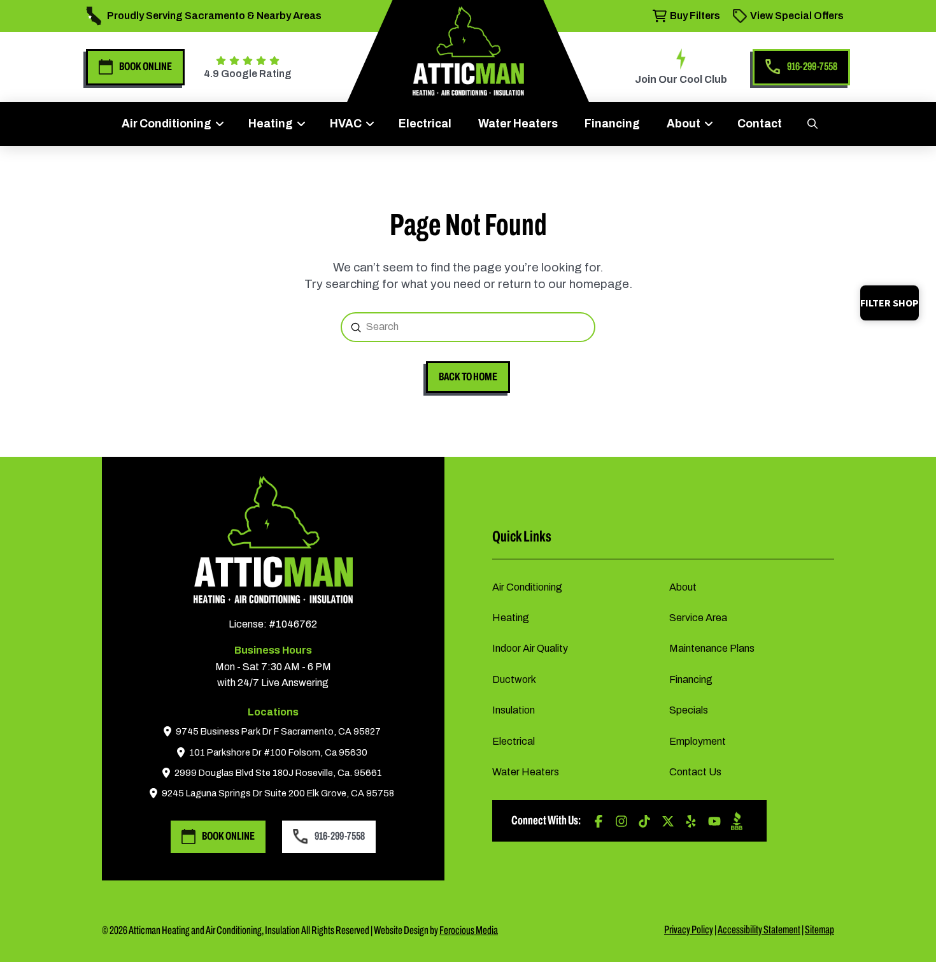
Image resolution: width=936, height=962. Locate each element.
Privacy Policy (688, 930)
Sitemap (819, 930)
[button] (812, 123)
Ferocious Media (468, 930)
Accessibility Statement (759, 930)
